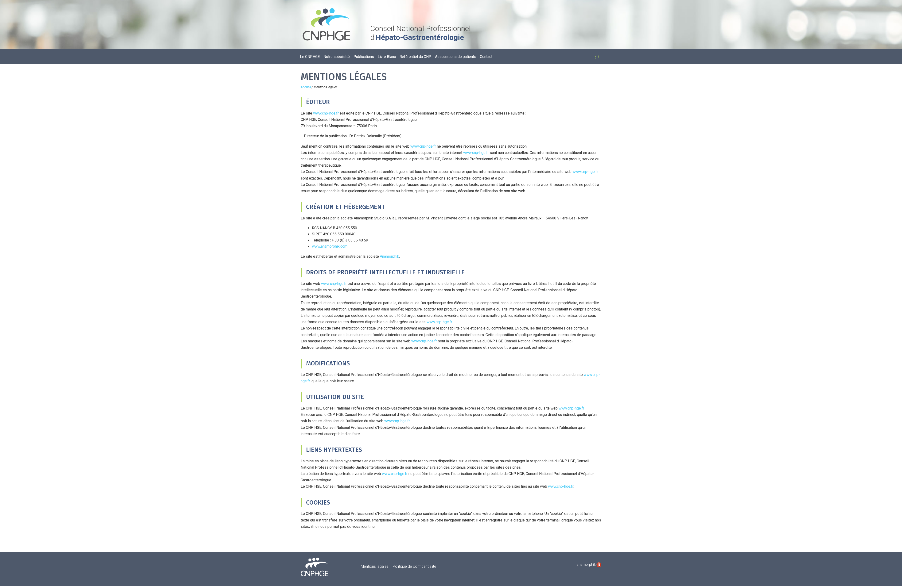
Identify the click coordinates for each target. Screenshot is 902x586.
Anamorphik (389, 256)
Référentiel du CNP (415, 57)
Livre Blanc (387, 57)
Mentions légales (375, 566)
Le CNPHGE (310, 57)
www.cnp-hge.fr (326, 113)
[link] (589, 564)
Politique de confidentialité (414, 566)
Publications (364, 57)
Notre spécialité (336, 57)
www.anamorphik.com (329, 246)
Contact (486, 57)
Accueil (306, 87)
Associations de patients (455, 57)
